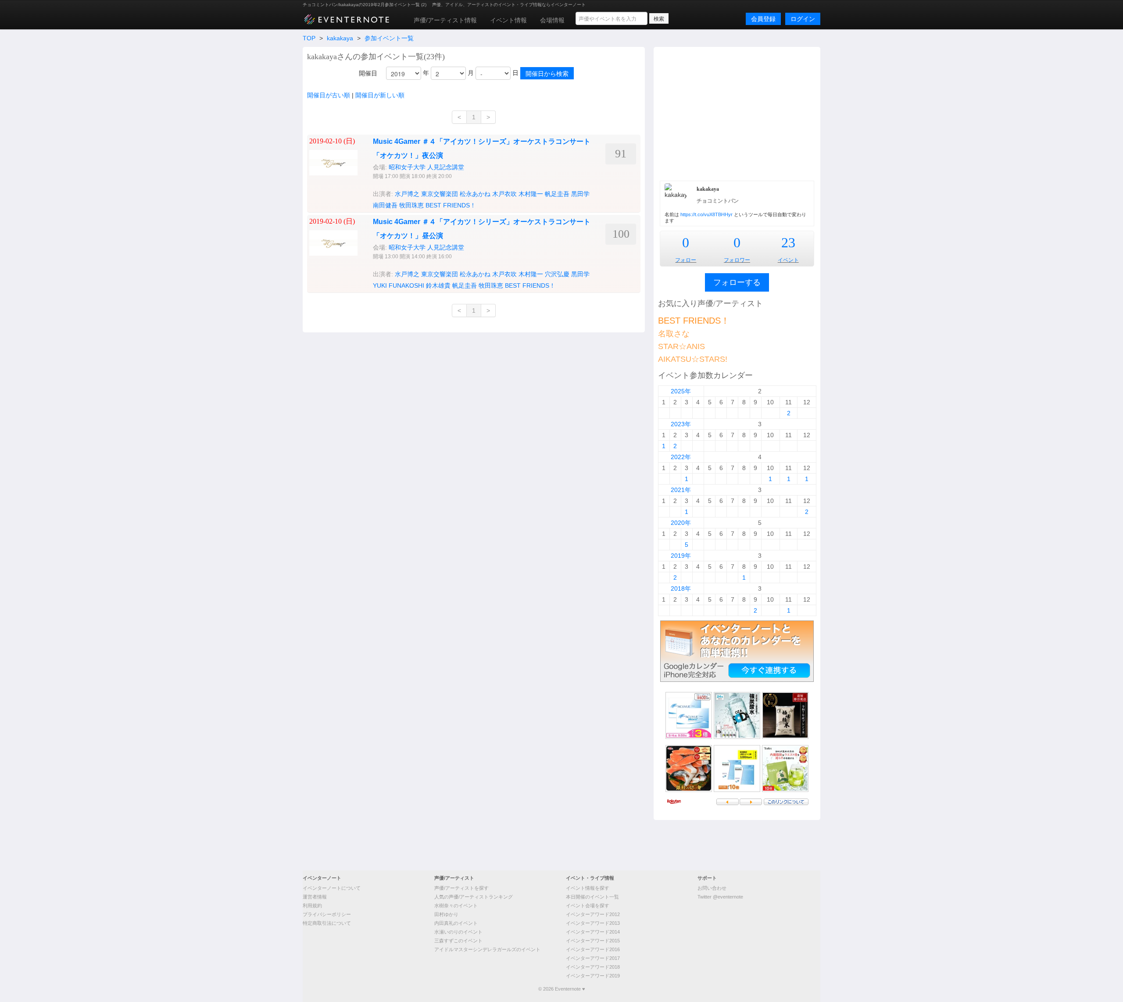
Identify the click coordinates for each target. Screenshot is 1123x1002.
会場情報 (552, 20)
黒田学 (580, 193)
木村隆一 (531, 193)
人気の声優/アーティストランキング (473, 896)
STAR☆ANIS (681, 346)
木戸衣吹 (504, 193)
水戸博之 (407, 193)
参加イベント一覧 (389, 38)
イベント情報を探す (587, 888)
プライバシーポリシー (327, 914)
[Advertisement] (737, 112)
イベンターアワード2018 (593, 967)
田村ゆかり (446, 914)
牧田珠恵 (411, 205)
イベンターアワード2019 (593, 975)
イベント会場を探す (587, 905)
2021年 (681, 489)
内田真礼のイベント (456, 923)
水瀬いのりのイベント (458, 931)
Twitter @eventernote (720, 896)
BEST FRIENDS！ (451, 205)
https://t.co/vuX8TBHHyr (706, 214)
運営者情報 (315, 896)
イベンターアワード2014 (593, 931)
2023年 (681, 424)
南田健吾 (385, 205)
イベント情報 (508, 20)
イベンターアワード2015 (593, 940)
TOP (309, 38)
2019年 (681, 555)
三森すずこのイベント (458, 940)
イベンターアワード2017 (593, 958)
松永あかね (475, 193)
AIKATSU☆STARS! (692, 359)
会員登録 (763, 18)
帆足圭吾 (557, 193)
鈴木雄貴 (438, 285)
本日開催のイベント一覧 (592, 896)
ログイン (802, 18)
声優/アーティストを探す (461, 888)
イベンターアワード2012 (593, 914)
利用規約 (312, 905)
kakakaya (340, 38)
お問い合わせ (711, 888)
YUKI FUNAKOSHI (398, 285)
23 (788, 242)
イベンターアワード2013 (593, 923)
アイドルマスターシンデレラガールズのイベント (487, 949)
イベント (788, 260)
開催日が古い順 (328, 95)
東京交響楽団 (439, 193)
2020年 (681, 522)
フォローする (737, 282)
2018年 (681, 588)
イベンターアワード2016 (593, 949)
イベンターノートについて (332, 888)
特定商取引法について (327, 923)
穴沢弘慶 (557, 274)
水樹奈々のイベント (456, 905)
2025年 (681, 391)
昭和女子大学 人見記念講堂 (426, 167)
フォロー (685, 260)
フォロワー (737, 260)
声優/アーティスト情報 (445, 20)
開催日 (368, 73)
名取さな (674, 333)
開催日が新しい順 (379, 95)
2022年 (681, 456)
